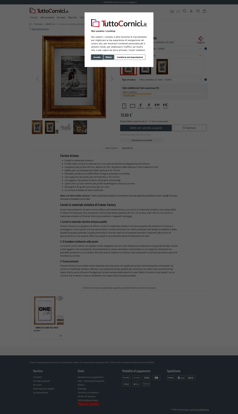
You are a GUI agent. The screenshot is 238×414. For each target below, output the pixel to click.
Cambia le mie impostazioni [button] (130, 57)
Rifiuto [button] (109, 57)
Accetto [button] (97, 57)
